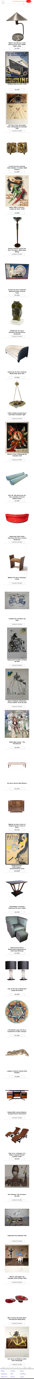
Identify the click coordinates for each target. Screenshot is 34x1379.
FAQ (12, 1374)
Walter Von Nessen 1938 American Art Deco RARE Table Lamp (17, 44)
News (22, 1371)
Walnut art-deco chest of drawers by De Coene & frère (17, 826)
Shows (13, 1371)
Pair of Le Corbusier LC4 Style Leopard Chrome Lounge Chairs (17, 1155)
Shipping (4, 1374)
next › (25, 1367)
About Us (4, 1377)
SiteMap (23, 1374)
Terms (13, 1377)
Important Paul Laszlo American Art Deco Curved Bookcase (17, 538)
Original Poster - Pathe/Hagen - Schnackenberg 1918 (17, 867)
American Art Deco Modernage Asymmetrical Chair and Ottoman (17, 949)
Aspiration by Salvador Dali (17, 1235)
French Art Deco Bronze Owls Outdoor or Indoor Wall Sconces (17, 168)
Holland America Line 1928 (17, 84)
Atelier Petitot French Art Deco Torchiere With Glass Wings (17, 250)
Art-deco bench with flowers (17, 783)
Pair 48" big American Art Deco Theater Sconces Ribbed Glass (17, 497)
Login (22, 1377)
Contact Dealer (17, 130)
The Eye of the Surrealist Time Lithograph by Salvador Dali (17, 127)
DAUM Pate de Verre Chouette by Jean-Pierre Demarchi (17, 332)
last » (30, 1367)
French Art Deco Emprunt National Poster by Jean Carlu (17, 291)
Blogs (3, 1371)
